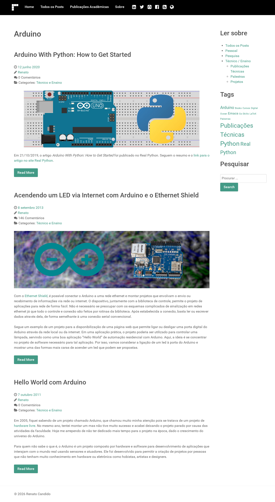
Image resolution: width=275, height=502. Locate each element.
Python (230, 143)
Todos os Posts (237, 45)
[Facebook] (157, 7)
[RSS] (164, 7)
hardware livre (24, 426)
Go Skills (244, 113)
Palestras (238, 76)
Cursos (246, 108)
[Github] (149, 7)
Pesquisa (232, 56)
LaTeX (253, 113)
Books (238, 108)
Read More (25, 172)
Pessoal (231, 51)
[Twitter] (141, 7)
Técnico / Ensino (238, 61)
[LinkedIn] (134, 7)
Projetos (237, 82)
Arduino (227, 107)
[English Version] (172, 7)
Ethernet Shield (36, 296)
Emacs (233, 113)
